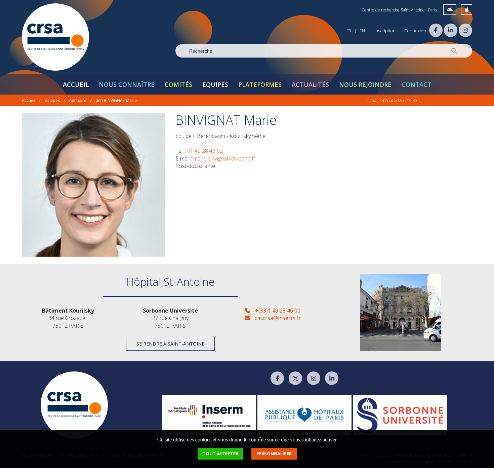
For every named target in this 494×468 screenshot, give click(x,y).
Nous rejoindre (365, 84)
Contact (416, 84)
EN (362, 31)
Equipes (215, 84)
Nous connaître (127, 84)
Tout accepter (220, 454)
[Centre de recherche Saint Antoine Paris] (55, 37)
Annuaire (77, 100)
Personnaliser (274, 454)
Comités (178, 84)
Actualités (310, 84)
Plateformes (260, 84)
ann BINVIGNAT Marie (116, 100)
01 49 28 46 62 (205, 150)
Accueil (76, 84)
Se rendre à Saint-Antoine (170, 343)
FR (348, 31)
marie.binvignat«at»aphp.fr (224, 158)
